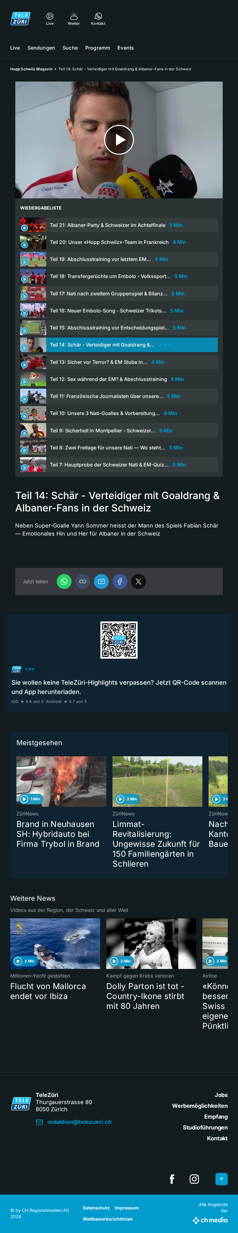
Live (15, 48)
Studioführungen (205, 1127)
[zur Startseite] (20, 18)
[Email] (101, 581)
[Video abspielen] (119, 140)
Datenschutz (96, 1207)
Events (125, 48)
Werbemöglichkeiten (200, 1106)
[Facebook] (119, 581)
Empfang (216, 1116)
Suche (70, 48)
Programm (97, 48)
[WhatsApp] (64, 581)
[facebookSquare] (172, 1179)
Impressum (127, 1207)
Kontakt (217, 1138)
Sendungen (41, 48)
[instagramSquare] (194, 1179)
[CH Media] (210, 1219)
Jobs (221, 1095)
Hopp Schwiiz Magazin (31, 69)
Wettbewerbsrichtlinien (108, 1219)
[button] (82, 581)
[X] (138, 581)
